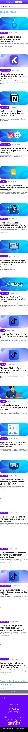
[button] (24, 6)
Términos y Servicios (19, 730)
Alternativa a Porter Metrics (14, 719)
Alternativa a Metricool (14, 721)
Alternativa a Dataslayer (14, 718)
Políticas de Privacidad (9, 730)
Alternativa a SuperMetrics (14, 724)
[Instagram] (10, 709)
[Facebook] (12, 709)
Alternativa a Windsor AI (14, 723)
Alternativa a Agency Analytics (14, 722)
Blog (15, 6)
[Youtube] (18, 709)
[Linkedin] (15, 709)
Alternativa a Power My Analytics (14, 720)
